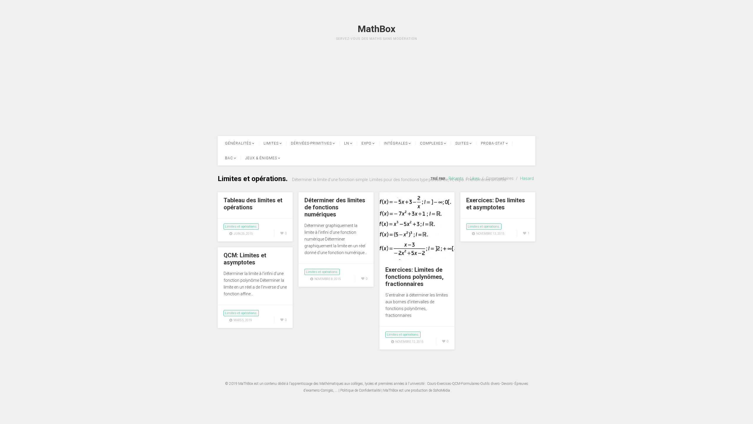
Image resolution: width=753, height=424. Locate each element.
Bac (229, 158)
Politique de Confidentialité (360, 390)
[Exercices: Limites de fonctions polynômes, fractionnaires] (416, 258)
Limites (271, 143)
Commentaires (500, 178)
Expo (366, 143)
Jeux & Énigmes (261, 158)
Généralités (238, 143)
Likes (474, 178)
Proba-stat (493, 143)
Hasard (527, 178)
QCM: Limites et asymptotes (245, 259)
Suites (462, 143)
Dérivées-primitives (311, 143)
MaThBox (245, 384)
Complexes (431, 143)
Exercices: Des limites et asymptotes (495, 204)
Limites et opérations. (241, 226)
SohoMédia (441, 390)
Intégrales (396, 143)
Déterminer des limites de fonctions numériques (334, 207)
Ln (346, 143)
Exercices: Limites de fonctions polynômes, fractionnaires (414, 276)
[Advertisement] (376, 95)
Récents (456, 178)
